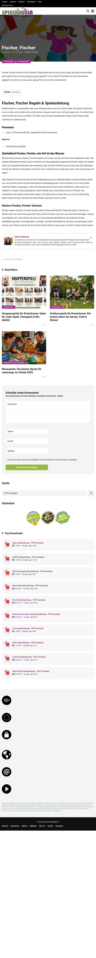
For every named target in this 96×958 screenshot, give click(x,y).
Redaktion (33, 826)
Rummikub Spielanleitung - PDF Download (30, 585)
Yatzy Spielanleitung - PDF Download (27, 628)
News (40, 2)
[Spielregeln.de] (22, 12)
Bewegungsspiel (32, 76)
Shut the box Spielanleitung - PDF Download (30, 671)
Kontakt (4, 2)
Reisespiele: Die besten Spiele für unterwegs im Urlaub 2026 (22, 370)
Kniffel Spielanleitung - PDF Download (28, 557)
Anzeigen (15, 92)
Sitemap (24, 826)
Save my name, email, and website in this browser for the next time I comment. (42, 460)
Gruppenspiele (23, 61)
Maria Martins (22, 236)
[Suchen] (91, 493)
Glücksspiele (31, 2)
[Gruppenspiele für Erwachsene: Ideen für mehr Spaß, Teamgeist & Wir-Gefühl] (24, 292)
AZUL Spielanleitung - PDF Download (27, 643)
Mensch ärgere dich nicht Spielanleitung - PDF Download (36, 614)
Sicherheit (5, 826)
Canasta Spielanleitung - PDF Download (29, 657)
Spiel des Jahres (7, 5)
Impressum (59, 826)
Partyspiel (7, 259)
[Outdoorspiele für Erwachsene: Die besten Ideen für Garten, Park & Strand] (72, 292)
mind (8, 132)
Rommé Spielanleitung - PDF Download (28, 600)
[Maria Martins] (8, 245)
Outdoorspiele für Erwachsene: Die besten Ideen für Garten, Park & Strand (70, 317)
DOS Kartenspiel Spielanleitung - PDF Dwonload (32, 571)
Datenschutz (15, 826)
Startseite (6, 52)
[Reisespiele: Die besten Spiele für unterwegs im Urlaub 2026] (24, 347)
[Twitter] (91, 237)
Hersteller (13, 2)
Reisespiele (20, 363)
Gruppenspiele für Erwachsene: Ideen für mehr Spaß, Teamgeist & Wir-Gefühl (24, 317)
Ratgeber (22, 2)
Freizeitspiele (17, 52)
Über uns (42, 826)
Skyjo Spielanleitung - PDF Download (27, 543)
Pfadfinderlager (17, 259)
